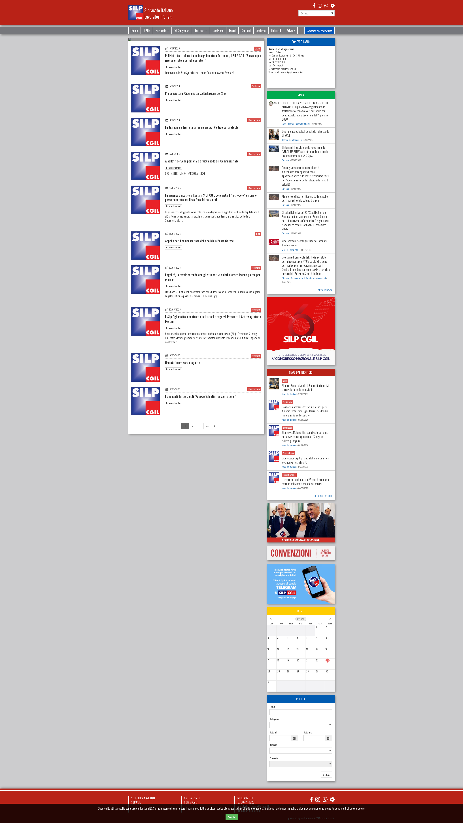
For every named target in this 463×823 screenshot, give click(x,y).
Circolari (286, 160)
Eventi (232, 31)
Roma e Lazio (254, 120)
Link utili (276, 31)
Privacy (291, 31)
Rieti (258, 233)
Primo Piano (294, 249)
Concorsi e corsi (298, 278)
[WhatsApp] (326, 5)
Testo (272, 706)
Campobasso (288, 453)
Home (134, 31)
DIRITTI (285, 249)
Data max (307, 732)
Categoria (274, 719)
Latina (257, 48)
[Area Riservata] (333, 5)
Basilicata (287, 402)
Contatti (246, 31)
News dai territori (173, 66)
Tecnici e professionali (292, 139)
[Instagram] (320, 5)
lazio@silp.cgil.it (276, 65)
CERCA (326, 774)
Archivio (261, 31)
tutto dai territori (323, 496)
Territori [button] (200, 31)
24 (207, 426)
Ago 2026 (300, 619)
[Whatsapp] (324, 799)
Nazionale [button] (161, 31)
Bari (285, 380)
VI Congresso (182, 31)
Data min (273, 732)
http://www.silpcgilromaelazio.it (290, 72)
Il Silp (147, 31)
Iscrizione (218, 31)
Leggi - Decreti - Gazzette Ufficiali (296, 123)
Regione (273, 745)
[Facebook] (314, 5)
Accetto (231, 817)
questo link (236, 808)
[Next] (214, 426)
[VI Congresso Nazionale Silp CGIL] (301, 331)
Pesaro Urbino (289, 474)
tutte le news (325, 290)
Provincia (273, 758)
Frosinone (256, 86)
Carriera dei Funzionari (319, 31)
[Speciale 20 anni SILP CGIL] (301, 522)
